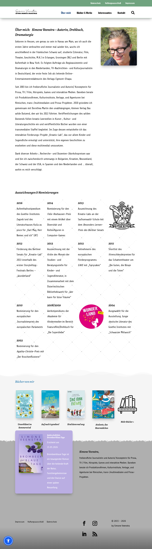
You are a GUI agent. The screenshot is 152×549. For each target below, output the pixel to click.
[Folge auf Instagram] (95, 523)
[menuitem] (95, 3)
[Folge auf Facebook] (84, 523)
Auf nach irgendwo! (50, 424)
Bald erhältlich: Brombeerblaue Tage (56, 436)
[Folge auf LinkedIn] (84, 534)
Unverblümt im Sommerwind (25, 426)
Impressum (19, 522)
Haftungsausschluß (35, 522)
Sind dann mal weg (76, 424)
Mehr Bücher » (127, 421)
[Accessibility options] (8, 540)
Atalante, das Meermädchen (101, 426)
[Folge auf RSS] (95, 534)
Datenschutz (52, 522)
